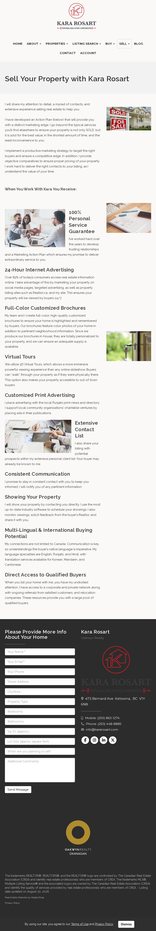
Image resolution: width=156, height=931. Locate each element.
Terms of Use (80, 924)
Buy (109, 44)
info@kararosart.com (102, 729)
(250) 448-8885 (109, 724)
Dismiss (126, 924)
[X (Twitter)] (113, 740)
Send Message (18, 789)
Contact (68, 53)
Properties (56, 44)
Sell (123, 44)
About (33, 44)
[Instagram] (94, 740)
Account (88, 53)
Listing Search (86, 44)
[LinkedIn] (104, 740)
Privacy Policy (12, 903)
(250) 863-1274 (108, 718)
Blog (138, 44)
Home (17, 44)
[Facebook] (85, 740)
